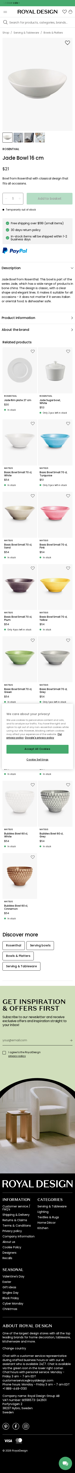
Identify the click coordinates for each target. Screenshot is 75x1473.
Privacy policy (12, 1231)
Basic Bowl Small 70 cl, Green (18, 691)
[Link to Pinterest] (5, 1426)
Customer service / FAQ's (16, 1208)
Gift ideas (9, 1287)
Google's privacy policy (39, 737)
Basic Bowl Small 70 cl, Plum (18, 618)
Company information (18, 1236)
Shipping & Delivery (16, 1214)
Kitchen (43, 1228)
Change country (14, 1348)
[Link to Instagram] (25, 1426)
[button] (64, 12)
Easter (6, 1281)
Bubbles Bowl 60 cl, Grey (51, 835)
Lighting (43, 1211)
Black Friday (10, 1298)
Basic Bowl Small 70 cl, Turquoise (53, 474)
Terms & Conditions (16, 1225)
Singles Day (10, 1292)
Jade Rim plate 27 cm (17, 400)
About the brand (15, 329)
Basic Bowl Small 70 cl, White (18, 474)
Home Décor (46, 1222)
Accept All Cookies (37, 749)
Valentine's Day (13, 1276)
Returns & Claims (14, 1220)
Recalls (7, 1258)
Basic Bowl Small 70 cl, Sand (18, 546)
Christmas (9, 1308)
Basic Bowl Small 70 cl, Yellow (53, 618)
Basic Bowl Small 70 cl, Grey (53, 691)
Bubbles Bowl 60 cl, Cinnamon (16, 907)
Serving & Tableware (52, 1206)
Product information (18, 317)
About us (8, 1241)
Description (11, 268)
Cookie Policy (11, 1247)
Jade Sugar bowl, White (50, 402)
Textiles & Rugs (48, 1217)
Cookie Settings (37, 759)
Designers (9, 1252)
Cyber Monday (12, 1303)
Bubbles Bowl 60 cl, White (16, 835)
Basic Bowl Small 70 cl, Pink (53, 546)
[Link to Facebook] (15, 1426)
